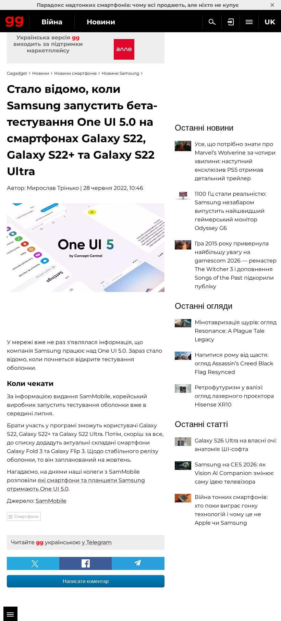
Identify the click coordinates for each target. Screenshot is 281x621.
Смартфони (26, 516)
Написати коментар (86, 581)
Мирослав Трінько (53, 188)
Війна (51, 22)
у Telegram (97, 542)
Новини (101, 22)
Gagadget (14, 20)
